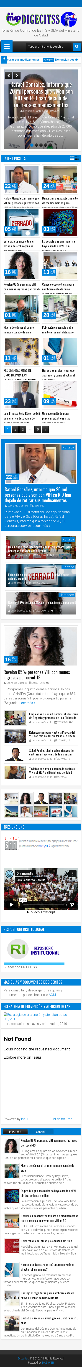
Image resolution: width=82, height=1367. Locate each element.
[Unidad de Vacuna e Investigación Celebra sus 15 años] (12, 1323)
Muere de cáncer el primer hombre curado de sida (19, 329)
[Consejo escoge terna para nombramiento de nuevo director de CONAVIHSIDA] (12, 1298)
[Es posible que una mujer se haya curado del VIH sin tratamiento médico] (12, 1196)
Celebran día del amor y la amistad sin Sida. (47, 1240)
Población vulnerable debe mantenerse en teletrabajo (58, 329)
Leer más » (42, 525)
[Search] (77, 47)
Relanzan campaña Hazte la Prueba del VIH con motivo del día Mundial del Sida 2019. (52, 737)
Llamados (66, 595)
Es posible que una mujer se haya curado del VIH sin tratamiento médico (58, 246)
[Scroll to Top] (75, 1360)
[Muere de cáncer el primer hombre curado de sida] (12, 1171)
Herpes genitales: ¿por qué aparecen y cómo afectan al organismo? (58, 375)
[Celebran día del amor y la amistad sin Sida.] (12, 1246)
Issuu (25, 1119)
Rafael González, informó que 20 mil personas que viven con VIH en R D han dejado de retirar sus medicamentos (41, 94)
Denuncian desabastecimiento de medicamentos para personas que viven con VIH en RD (60, 205)
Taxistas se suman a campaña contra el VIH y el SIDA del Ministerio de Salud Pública (52, 774)
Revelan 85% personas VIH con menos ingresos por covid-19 (22, 289)
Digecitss (23, 1358)
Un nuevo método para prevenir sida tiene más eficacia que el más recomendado (56, 420)
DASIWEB (48, 1362)
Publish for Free (60, 1119)
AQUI (52, 995)
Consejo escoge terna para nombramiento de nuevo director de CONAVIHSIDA (58, 289)
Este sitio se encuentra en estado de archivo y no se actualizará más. (19, 246)
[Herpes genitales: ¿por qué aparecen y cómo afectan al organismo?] (12, 1270)
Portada (68, 447)
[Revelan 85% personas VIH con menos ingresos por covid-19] (12, 1146)
